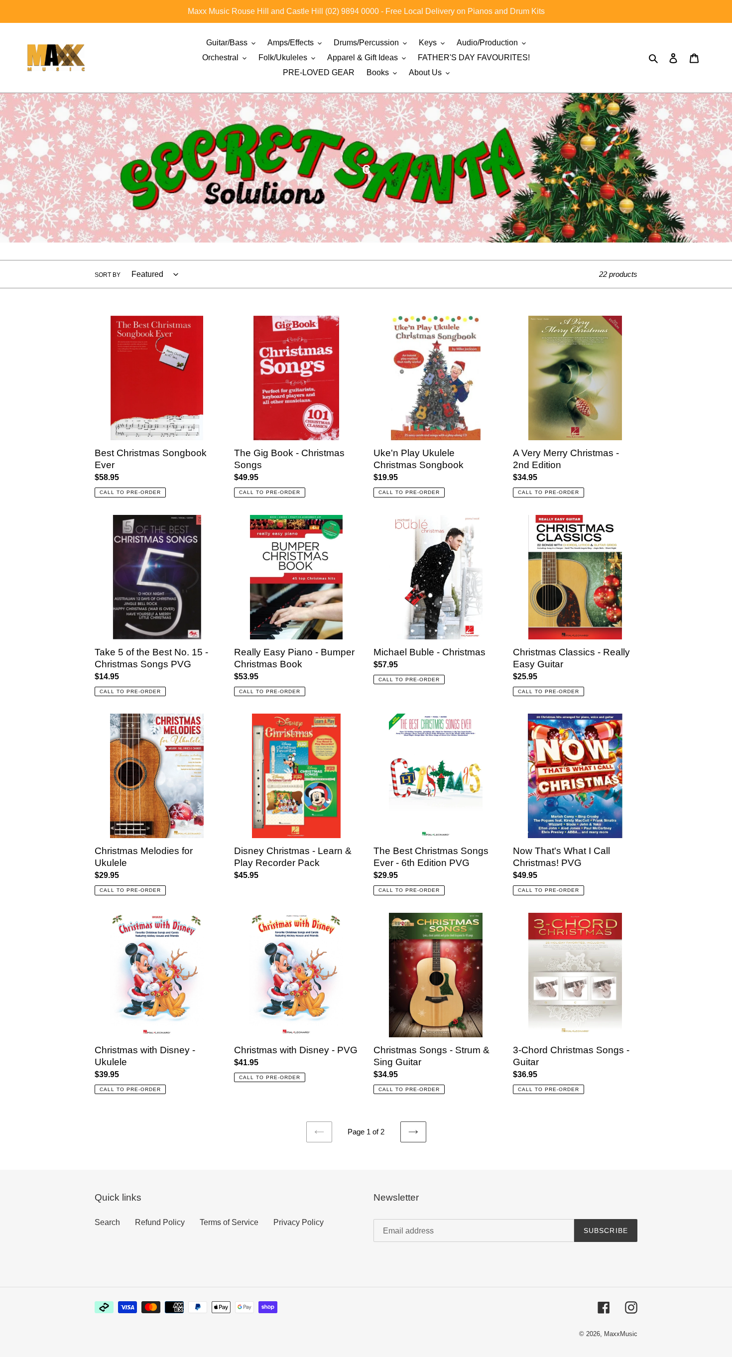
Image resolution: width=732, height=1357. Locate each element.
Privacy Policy (298, 1222)
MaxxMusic (620, 1334)
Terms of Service (229, 1222)
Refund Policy (160, 1222)
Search (107, 1222)
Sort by (108, 274)
